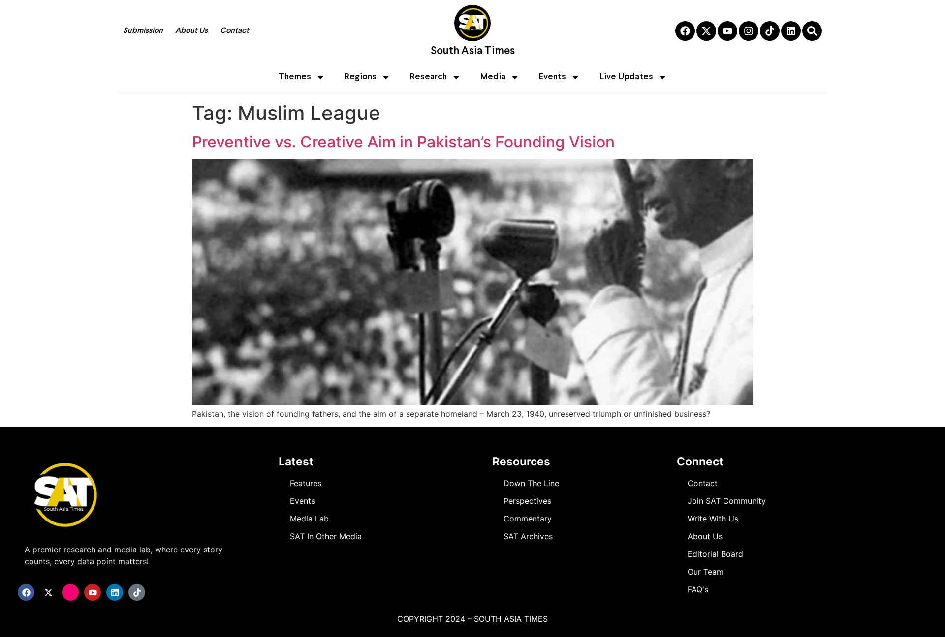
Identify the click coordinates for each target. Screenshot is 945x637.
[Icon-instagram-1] (70, 592)
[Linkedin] (791, 31)
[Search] (812, 31)
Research (428, 77)
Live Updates (626, 77)
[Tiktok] (770, 31)
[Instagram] (748, 31)
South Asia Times (473, 51)
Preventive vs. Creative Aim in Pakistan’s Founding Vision (403, 141)
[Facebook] (685, 31)
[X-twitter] (706, 31)
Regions (361, 77)
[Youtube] (727, 31)
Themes (294, 77)
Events (552, 77)
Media (492, 77)
